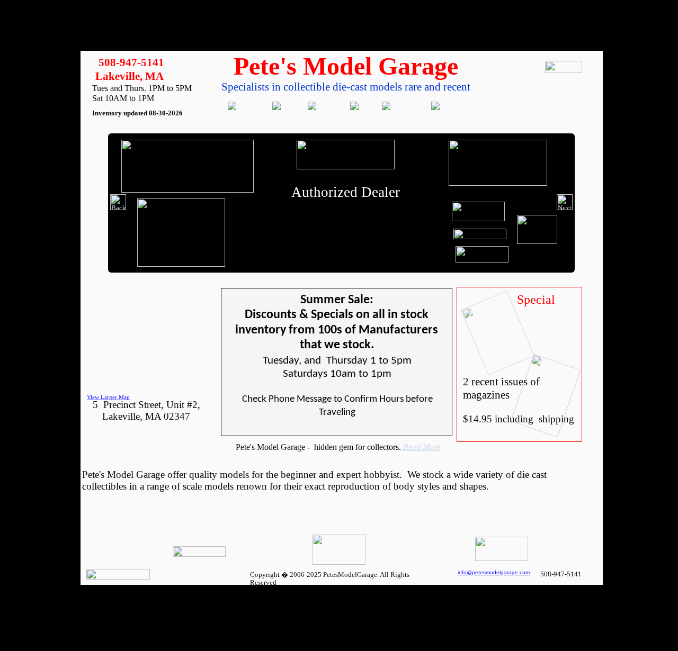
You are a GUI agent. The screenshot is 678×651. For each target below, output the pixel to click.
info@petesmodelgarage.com (494, 572)
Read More (420, 446)
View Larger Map (108, 397)
